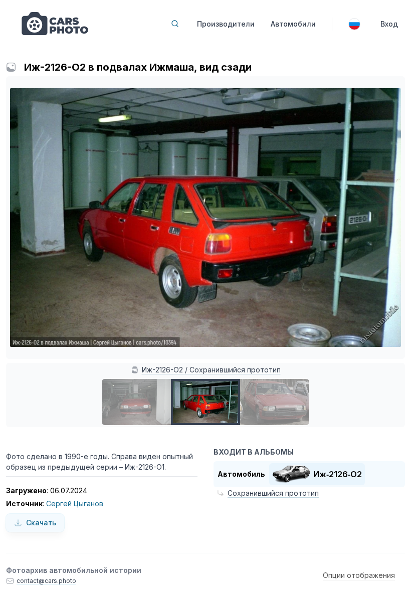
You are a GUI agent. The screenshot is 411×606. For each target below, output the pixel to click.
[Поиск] (175, 24)
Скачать (41, 522)
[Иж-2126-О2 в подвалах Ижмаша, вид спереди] (136, 402)
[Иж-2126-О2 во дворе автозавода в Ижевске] (274, 402)
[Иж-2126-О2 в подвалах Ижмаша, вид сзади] (205, 402)
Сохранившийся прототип (273, 493)
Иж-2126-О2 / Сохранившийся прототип (211, 369)
